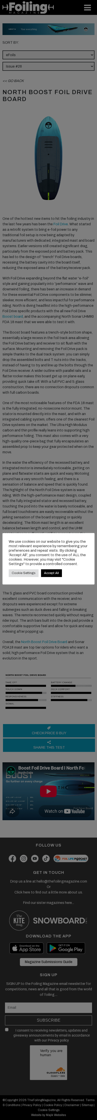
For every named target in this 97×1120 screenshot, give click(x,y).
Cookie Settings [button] (24, 573)
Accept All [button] (51, 573)
